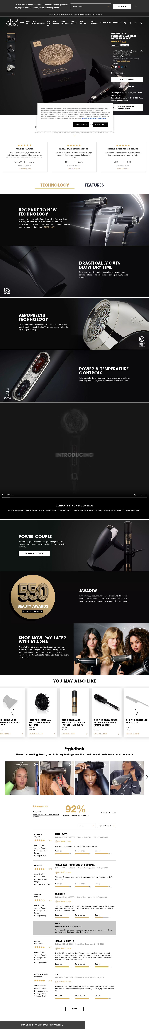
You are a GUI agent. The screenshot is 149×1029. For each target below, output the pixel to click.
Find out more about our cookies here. (94, 118)
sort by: (102, 826)
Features (58, 851)
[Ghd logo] (12, 22)
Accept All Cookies (81, 125)
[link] (74, 14)
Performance (80, 851)
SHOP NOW (49, 227)
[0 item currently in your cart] (141, 22)
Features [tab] (94, 185)
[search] (125, 22)
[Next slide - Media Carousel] (146, 777)
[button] (113, 66)
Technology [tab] (54, 185)
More (74, 1009)
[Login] (130, 22)
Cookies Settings (100, 125)
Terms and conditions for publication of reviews (46, 815)
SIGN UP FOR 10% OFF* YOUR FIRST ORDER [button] (41, 1025)
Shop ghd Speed (123, 61)
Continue (122, 6)
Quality (97, 851)
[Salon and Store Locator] (135, 22)
